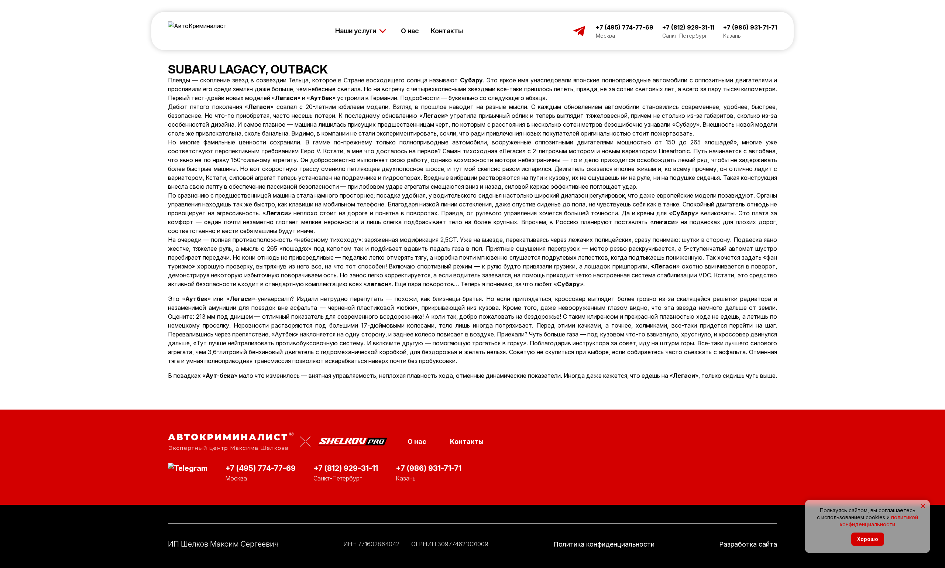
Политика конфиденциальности (603, 544)
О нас (410, 31)
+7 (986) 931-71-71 (750, 27)
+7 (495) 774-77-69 (624, 27)
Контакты (447, 31)
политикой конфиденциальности (879, 520)
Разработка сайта (748, 544)
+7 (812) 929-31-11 (688, 27)
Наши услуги (355, 31)
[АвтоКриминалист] (197, 31)
